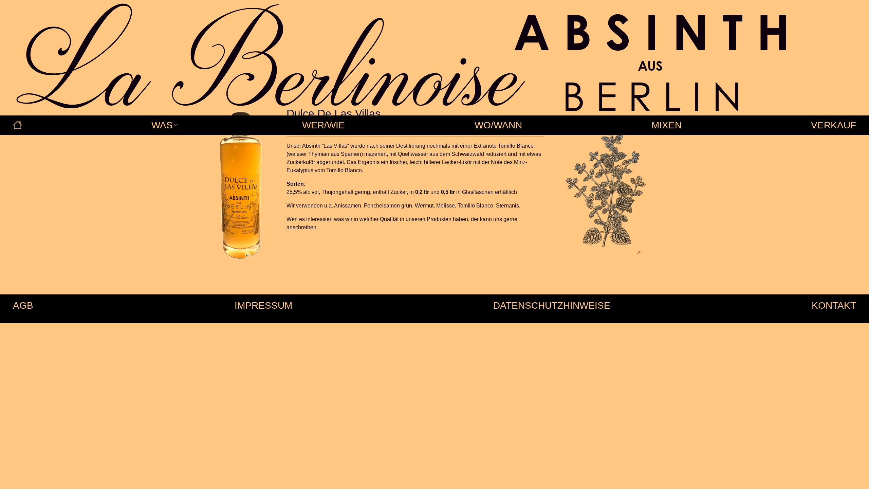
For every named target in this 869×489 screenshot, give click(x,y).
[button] (17, 125)
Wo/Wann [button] (498, 125)
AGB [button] (23, 305)
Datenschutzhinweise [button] (551, 305)
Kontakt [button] (834, 305)
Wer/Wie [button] (323, 125)
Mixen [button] (666, 125)
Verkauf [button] (833, 125)
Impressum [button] (263, 305)
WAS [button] (162, 125)
